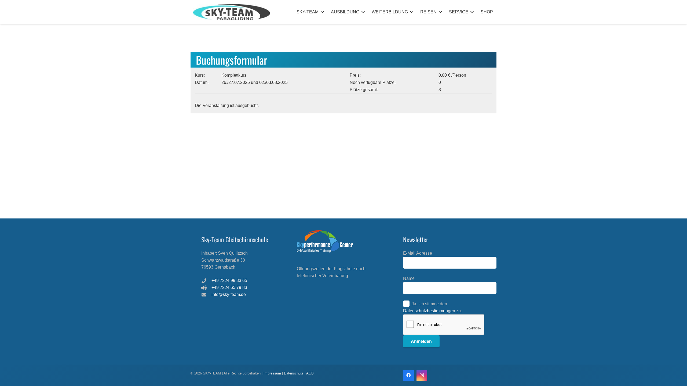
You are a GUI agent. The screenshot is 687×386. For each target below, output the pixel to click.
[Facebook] (408, 375)
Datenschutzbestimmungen (429, 311)
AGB (310, 373)
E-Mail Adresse (417, 253)
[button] (322, 11)
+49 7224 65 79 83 (229, 287)
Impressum (273, 373)
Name (409, 278)
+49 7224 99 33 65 (229, 280)
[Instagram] (421, 375)
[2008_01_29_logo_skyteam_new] (231, 12)
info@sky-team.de (228, 294)
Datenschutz (294, 373)
